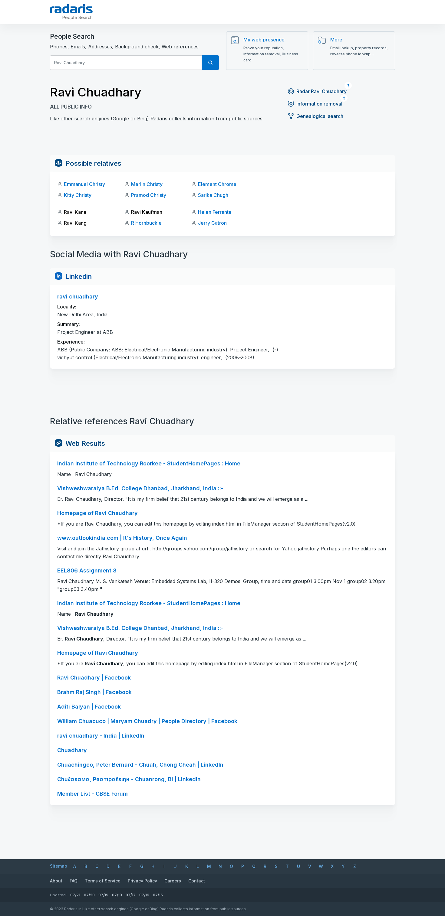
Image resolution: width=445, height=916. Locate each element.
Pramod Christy (148, 195)
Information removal (319, 104)
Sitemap (58, 866)
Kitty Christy (77, 195)
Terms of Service (102, 880)
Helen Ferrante (215, 212)
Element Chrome (217, 184)
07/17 (131, 895)
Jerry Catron (212, 223)
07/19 (103, 895)
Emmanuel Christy (84, 184)
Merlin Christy (147, 184)
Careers (172, 880)
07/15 (158, 895)
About (56, 880)
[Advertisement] (222, 141)
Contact (196, 880)
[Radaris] (71, 8)
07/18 (117, 895)
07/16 (144, 895)
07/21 (75, 895)
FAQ (73, 880)
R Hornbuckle (146, 223)
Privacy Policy (142, 880)
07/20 (89, 895)
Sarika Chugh (213, 195)
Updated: (58, 895)
